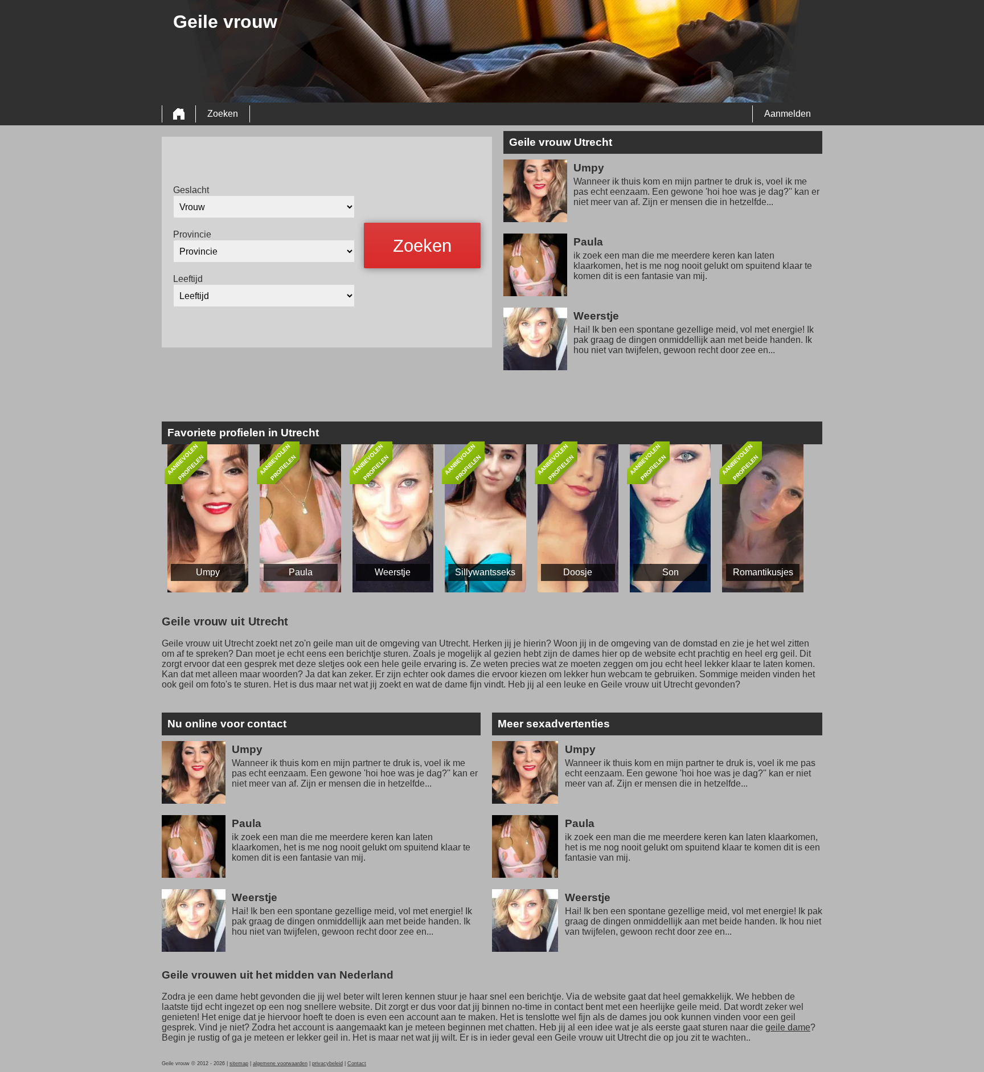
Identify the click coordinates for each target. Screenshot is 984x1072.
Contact (356, 1063)
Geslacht (191, 190)
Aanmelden (787, 113)
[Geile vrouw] (178, 113)
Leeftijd (188, 279)
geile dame (787, 1027)
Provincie (192, 234)
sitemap (238, 1063)
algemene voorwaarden (280, 1063)
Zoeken (222, 113)
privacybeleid (327, 1063)
